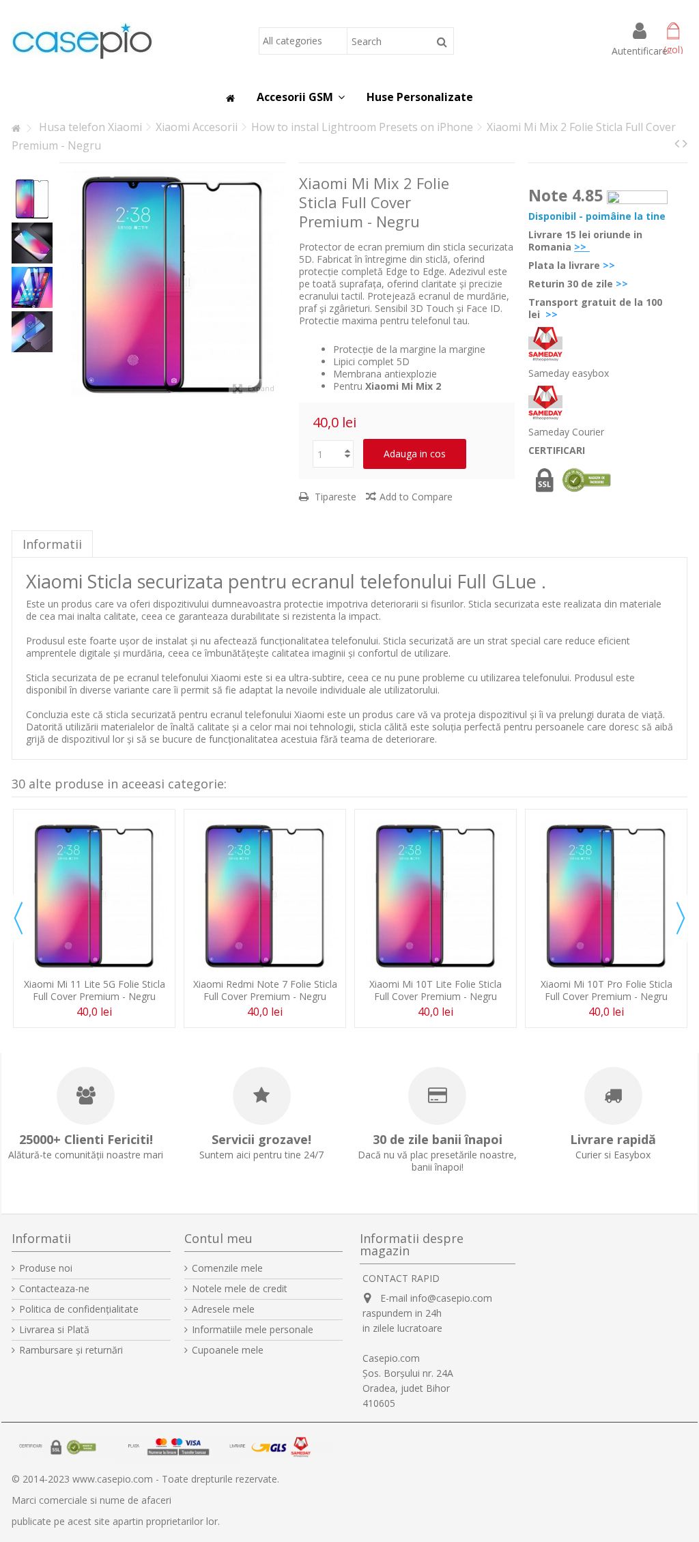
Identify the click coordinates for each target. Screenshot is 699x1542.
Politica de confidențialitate (79, 1309)
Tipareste (334, 496)
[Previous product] (676, 143)
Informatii (52, 544)
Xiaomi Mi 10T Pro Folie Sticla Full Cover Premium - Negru (606, 990)
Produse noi (45, 1268)
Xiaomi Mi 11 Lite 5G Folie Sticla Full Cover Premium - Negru (94, 990)
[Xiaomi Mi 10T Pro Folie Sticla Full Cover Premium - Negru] (606, 895)
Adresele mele (223, 1309)
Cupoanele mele (227, 1350)
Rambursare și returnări (71, 1350)
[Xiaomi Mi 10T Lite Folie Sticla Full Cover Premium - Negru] (435, 895)
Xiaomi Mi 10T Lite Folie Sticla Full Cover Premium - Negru (435, 990)
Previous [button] (18, 918)
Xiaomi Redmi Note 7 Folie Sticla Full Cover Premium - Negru (265, 990)
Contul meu (218, 1238)
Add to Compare (416, 496)
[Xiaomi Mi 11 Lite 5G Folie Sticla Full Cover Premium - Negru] (94, 895)
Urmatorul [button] (278, 284)
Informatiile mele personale (252, 1330)
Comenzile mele (227, 1268)
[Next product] (685, 143)
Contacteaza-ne (54, 1289)
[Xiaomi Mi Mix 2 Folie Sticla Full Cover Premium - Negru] (32, 198)
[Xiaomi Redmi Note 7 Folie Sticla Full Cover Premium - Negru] (264, 895)
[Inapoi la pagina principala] (16, 128)
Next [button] (680, 918)
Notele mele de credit (239, 1289)
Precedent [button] (66, 284)
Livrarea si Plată (54, 1330)
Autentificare (640, 49)
